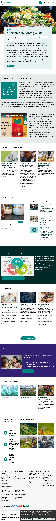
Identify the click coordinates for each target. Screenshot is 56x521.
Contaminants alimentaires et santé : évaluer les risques (27, 165)
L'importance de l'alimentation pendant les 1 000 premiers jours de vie (9, 307)
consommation (44, 37)
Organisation (46, 473)
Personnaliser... (49, 519)
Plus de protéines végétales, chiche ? (44, 305)
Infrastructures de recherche (20, 479)
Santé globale (23, 40)
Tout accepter (26, 519)
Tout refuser (38, 519)
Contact (3, 519)
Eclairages (31, 480)
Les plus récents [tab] (36, 201)
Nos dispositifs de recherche (25, 398)
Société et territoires (6, 486)
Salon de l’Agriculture (20, 494)
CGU (13, 516)
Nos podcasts (5, 499)
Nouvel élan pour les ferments (46, 221)
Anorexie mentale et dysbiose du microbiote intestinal (46, 210)
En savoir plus (28, 371)
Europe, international (48, 475)
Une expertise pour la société (34, 477)
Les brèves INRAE (47, 483)
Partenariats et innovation (19, 474)
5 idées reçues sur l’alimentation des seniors (44, 165)
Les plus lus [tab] (47, 201)
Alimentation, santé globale (9, 221)
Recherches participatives (18, 496)
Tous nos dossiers (28, 338)
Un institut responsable (46, 478)
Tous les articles (6, 201)
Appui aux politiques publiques (34, 482)
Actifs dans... (5, 397)
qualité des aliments (20, 37)
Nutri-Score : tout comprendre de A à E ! (12, 225)
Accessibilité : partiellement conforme (12, 517)
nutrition (10, 37)
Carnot (17, 476)
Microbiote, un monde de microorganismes (28, 305)
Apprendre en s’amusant (4, 496)
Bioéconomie (4, 482)
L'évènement (42, 397)
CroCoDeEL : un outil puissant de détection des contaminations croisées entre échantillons (46, 234)
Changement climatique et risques (6, 484)
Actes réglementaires (48, 482)
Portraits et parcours (48, 480)
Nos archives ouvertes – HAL (48, 486)
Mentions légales (6, 516)
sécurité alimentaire (32, 37)
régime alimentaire (12, 40)
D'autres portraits (7, 424)
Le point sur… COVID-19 (7, 494)
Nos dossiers (4, 500)
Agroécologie (4, 475)
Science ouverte (19, 499)
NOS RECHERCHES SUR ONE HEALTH (13, 278)
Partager (11, 65)
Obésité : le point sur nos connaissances (9, 164)
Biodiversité (4, 480)
